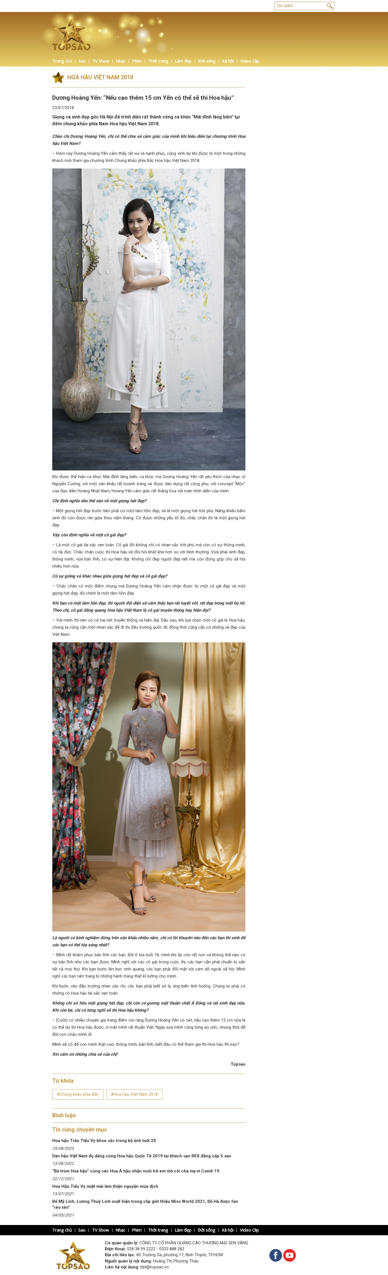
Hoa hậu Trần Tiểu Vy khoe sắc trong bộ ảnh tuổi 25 (104, 1140)
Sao (82, 61)
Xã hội (228, 61)
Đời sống (207, 61)
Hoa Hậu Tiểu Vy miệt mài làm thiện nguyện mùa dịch (105, 1186)
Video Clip (249, 61)
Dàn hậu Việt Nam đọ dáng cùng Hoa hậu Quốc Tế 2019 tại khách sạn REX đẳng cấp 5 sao (141, 1156)
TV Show (100, 61)
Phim (137, 61)
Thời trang (158, 61)
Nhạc (121, 61)
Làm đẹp (183, 61)
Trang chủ (62, 61)
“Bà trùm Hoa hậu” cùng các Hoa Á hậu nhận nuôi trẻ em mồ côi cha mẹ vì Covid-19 (135, 1171)
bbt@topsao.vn (154, 1267)
